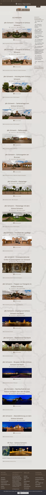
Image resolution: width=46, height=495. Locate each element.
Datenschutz (27, 481)
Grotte (16, 277)
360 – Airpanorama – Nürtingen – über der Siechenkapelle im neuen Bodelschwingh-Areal (39, 31)
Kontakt (25, 476)
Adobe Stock (4, 482)
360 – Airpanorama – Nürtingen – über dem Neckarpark (38, 26)
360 (4, 43)
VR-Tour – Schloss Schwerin (17, 443)
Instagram (3, 479)
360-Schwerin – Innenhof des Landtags (17, 233)
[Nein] (44, 492)
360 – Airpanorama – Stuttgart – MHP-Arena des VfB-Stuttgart (39, 36)
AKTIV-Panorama (39, 477)
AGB (25, 479)
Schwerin (11, 43)
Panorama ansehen (18, 66)
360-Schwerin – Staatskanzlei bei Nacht (17, 338)
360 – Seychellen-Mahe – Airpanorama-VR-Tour (39, 40)
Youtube (3, 488)
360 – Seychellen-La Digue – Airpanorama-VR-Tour (39, 44)
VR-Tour (14, 461)
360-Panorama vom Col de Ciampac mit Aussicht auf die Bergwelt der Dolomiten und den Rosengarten (39, 51)
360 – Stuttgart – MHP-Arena (39, 22)
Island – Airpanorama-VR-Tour (39, 62)
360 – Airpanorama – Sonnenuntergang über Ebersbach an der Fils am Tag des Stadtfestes (39, 57)
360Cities (3, 477)
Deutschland (7, 43)
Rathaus (16, 148)
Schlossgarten (20, 43)
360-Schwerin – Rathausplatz (17, 130)
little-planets (38, 486)
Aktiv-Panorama (24, 4)
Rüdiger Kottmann (21, 27)
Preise (25, 483)
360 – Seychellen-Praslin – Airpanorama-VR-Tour (39, 47)
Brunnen (16, 70)
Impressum (26, 477)
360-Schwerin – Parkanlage (17, 181)
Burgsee (16, 382)
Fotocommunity (4, 481)
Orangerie (16, 43)
